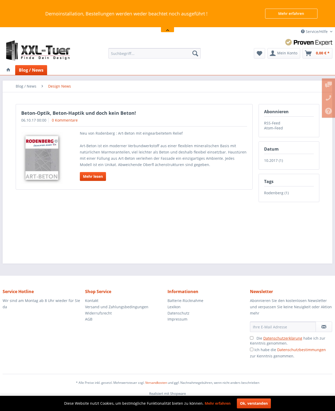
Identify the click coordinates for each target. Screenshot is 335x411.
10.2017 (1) (273, 160)
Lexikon (174, 306)
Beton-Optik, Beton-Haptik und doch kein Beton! (78, 113)
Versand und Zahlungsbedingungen (116, 306)
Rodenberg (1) (276, 192)
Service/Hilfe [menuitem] (317, 31)
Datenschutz (178, 313)
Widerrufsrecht (98, 313)
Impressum (177, 319)
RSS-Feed (272, 123)
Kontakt (91, 300)
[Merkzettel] (259, 53)
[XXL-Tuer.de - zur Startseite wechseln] (38, 50)
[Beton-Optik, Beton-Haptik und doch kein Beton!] (43, 158)
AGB (88, 319)
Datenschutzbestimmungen (301, 349)
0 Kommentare (65, 120)
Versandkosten (156, 382)
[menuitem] (154, 53)
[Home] (8, 70)
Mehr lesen (93, 176)
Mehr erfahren (291, 13)
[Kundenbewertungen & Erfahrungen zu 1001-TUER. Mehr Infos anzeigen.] (308, 42)
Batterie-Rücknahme (185, 300)
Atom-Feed (273, 127)
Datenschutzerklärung (282, 338)
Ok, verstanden (254, 403)
